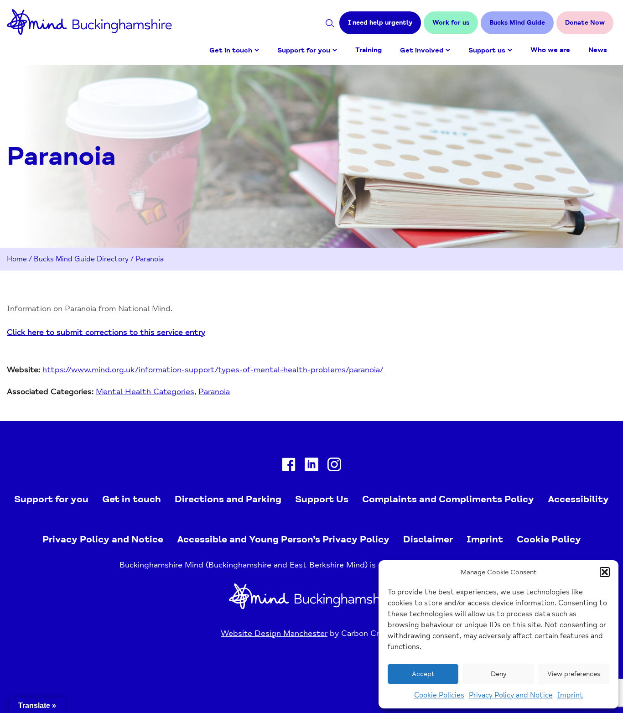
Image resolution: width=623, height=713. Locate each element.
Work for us (450, 22)
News (597, 50)
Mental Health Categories (145, 391)
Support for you (303, 50)
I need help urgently (380, 22)
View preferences (573, 674)
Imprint (570, 695)
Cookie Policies (439, 695)
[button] (604, 572)
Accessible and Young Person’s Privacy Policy (283, 539)
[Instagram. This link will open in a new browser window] (334, 466)
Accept (423, 674)
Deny (498, 674)
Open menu (256, 50)
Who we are (550, 50)
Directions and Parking (228, 499)
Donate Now (585, 22)
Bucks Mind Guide (517, 22)
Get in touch (230, 50)
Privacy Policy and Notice (511, 695)
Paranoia (214, 391)
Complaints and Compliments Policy (448, 499)
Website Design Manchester (274, 633)
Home (17, 259)
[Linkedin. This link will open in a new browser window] (311, 466)
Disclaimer (428, 539)
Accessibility (578, 499)
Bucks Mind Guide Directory (81, 259)
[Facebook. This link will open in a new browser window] (289, 466)
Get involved (421, 50)
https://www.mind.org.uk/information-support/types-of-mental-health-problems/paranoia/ (213, 369)
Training (368, 50)
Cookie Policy (549, 539)
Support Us (321, 499)
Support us (486, 50)
